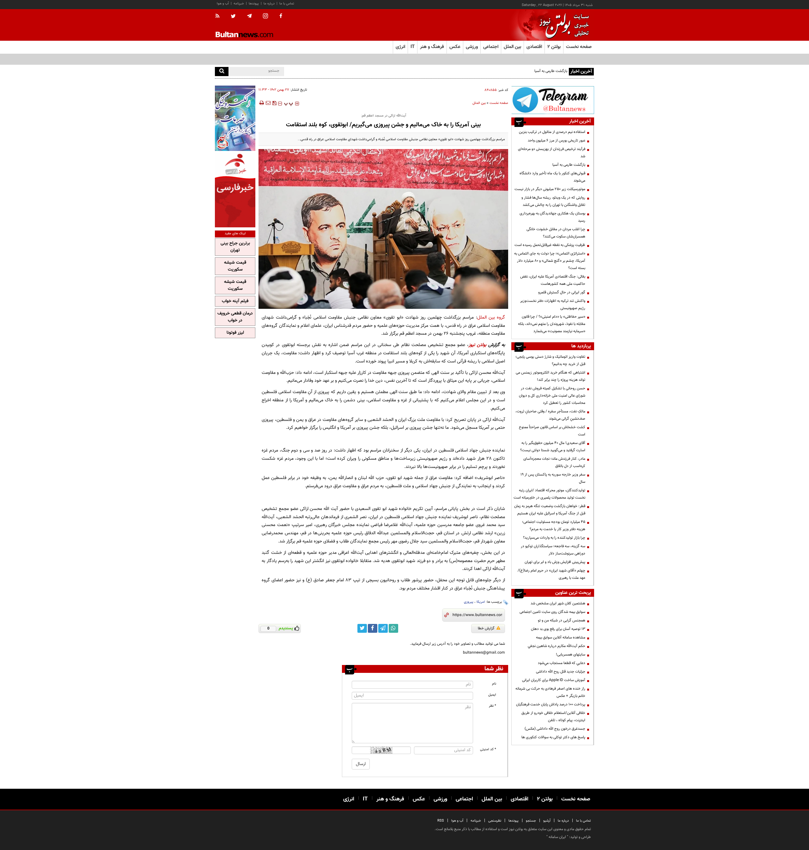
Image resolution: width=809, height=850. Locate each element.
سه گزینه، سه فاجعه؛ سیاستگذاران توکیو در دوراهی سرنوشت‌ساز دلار (553, 549)
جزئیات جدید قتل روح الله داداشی (560, 671)
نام (494, 683)
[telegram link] (383, 628)
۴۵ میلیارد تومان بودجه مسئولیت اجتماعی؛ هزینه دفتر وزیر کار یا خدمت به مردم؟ (553, 525)
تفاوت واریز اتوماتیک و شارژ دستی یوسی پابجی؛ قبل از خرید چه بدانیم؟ (550, 360)
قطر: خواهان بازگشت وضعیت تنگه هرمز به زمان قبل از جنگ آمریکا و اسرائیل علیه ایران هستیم (549, 509)
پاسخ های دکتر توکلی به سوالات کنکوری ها (553, 737)
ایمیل (492, 694)
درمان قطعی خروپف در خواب (235, 317)
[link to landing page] (562, 25)
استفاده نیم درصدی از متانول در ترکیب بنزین (552, 132)
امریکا (481, 602)
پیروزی (468, 602)
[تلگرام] (552, 100)
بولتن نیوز (477, 345)
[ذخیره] (274, 103)
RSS (440, 820)
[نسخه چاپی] (261, 102)
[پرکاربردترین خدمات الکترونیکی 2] (235, 118)
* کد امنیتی (488, 749)
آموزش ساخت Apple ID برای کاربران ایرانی (553, 680)
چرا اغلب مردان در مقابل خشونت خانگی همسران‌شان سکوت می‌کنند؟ (555, 232)
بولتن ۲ (554, 47)
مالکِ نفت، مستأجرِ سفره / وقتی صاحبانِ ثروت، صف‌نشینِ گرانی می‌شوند (550, 415)
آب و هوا (223, 3)
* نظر (492, 706)
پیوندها (254, 3)
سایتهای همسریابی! (570, 654)
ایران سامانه (557, 837)
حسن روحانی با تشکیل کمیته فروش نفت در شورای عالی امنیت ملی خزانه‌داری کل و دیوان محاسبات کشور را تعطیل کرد (552, 396)
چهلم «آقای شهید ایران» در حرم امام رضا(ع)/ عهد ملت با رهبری (551, 574)
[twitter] (233, 16)
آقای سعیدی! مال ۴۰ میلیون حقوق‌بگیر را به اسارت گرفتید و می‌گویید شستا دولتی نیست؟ (552, 446)
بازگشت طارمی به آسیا (550, 71)
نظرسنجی (494, 820)
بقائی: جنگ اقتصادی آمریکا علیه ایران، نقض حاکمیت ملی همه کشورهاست (552, 280)
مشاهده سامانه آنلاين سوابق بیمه (560, 637)
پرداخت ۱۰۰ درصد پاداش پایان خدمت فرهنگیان (550, 704)
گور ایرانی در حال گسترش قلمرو (561, 292)
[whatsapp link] (393, 628)
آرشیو (546, 820)
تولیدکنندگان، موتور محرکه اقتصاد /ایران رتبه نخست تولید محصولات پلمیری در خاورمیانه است (549, 494)
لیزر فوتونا (235, 332)
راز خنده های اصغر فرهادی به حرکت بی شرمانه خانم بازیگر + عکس (550, 692)
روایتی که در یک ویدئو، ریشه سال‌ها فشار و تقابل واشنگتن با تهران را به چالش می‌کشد (553, 201)
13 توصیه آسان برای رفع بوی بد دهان (558, 629)
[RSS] (219, 16)
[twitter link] (362, 628)
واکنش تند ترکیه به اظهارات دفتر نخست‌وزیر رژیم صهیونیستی (552, 304)
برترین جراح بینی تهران (235, 247)
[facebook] (280, 16)
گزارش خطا (486, 628)
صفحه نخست (579, 47)
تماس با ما (286, 3)
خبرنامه (239, 3)
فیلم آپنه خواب (235, 301)
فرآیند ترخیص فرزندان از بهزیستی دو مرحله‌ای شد (551, 152)
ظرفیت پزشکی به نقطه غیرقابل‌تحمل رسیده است (549, 245)
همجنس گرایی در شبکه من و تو (561, 620)
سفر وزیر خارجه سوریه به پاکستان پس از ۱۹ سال (552, 478)
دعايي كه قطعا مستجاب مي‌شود (561, 663)
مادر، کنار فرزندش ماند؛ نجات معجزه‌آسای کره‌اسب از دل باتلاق (554, 462)
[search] (221, 71)
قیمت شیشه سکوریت (235, 266)
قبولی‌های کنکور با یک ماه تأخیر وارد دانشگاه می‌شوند (552, 177)
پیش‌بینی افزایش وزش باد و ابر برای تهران (555, 562)
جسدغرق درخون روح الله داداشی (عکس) (555, 729)
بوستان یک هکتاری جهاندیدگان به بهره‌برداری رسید (552, 217)
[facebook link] (372, 628)
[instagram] (265, 16)
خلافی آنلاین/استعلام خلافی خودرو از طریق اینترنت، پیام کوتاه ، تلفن (553, 716)
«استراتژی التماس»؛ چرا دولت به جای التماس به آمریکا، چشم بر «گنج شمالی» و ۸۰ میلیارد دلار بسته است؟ (549, 261)
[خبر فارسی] (235, 190)
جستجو (531, 820)
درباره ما (269, 3)
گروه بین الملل (491, 317)
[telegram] (249, 16)
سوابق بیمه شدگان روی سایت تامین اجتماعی (552, 612)
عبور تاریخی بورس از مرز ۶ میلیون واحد (556, 140)
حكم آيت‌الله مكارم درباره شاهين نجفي (556, 646)
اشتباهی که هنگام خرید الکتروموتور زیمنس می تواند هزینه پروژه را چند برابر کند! (550, 376)
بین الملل (479, 103)
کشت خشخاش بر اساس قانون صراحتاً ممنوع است (552, 430)
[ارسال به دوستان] (268, 102)
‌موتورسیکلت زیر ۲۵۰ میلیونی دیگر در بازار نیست (549, 189)
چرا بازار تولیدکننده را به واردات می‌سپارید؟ (554, 538)
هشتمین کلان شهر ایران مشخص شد (558, 603)
